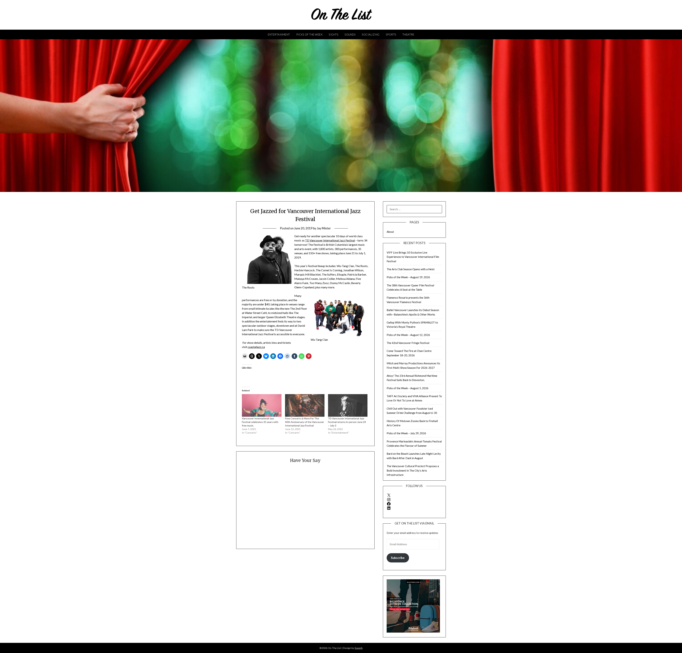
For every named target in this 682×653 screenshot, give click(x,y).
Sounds (350, 34)
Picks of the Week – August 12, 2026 (408, 334)
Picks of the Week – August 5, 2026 (407, 388)
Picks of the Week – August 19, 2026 (408, 277)
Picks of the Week (309, 34)
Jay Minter (324, 228)
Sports (391, 34)
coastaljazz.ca (256, 347)
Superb (359, 647)
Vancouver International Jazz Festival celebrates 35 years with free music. (260, 422)
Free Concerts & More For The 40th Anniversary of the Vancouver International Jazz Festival (304, 422)
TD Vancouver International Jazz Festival (330, 240)
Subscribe (398, 558)
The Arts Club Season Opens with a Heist (411, 269)
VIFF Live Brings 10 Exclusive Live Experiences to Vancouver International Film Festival (413, 257)
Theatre (408, 34)
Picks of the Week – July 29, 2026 (406, 433)
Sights (333, 34)
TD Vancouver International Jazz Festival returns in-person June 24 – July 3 (347, 422)
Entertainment (279, 34)
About (390, 231)
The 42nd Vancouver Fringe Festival (408, 342)
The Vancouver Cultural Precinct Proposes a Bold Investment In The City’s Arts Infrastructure (413, 470)
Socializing (371, 34)
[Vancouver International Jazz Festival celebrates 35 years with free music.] (261, 405)
